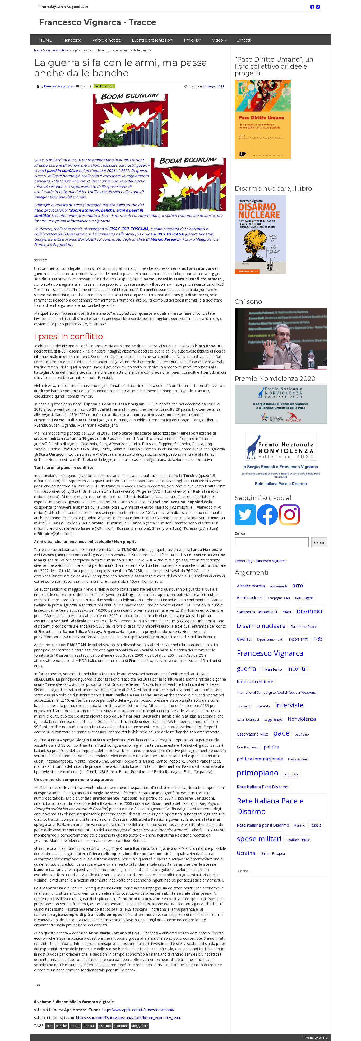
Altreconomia (251, 586)
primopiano (258, 772)
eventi (244, 638)
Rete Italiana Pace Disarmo (262, 787)
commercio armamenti (257, 611)
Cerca (240, 533)
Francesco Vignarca (59, 86)
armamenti (278, 586)
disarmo (104, 1026)
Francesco (72, 40)
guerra (246, 668)
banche (61, 1026)
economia (121, 1026)
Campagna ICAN (279, 598)
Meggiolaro (140, 1026)
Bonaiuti (89, 1026)
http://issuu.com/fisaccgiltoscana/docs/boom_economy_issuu (128, 1017)
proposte (291, 774)
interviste (289, 705)
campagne (304, 597)
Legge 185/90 (273, 720)
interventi (244, 706)
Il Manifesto (271, 669)
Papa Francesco (247, 747)
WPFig (323, 1037)
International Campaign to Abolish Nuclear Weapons (276, 692)
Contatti (243, 40)
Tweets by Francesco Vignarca (261, 560)
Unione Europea (273, 853)
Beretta (75, 1026)
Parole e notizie (106, 40)
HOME (45, 40)
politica (271, 747)
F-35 (318, 639)
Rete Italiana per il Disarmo (263, 825)
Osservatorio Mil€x (252, 734)
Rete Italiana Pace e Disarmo (270, 806)
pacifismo (302, 734)
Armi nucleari (249, 597)
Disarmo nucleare (261, 625)
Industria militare (255, 681)
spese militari (259, 838)
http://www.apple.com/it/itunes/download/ (138, 1009)
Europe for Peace (304, 626)
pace (281, 733)
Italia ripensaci (248, 719)
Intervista (263, 706)
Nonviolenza (302, 718)
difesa (286, 612)
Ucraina (246, 853)
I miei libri (192, 40)
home (38, 50)
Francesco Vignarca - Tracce (97, 22)
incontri (297, 668)
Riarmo (299, 825)
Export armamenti (270, 639)
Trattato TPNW (298, 840)
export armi (298, 639)
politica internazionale (260, 759)
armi (49, 1026)
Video (217, 40)
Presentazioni (298, 759)
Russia (316, 825)
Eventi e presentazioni (152, 40)
